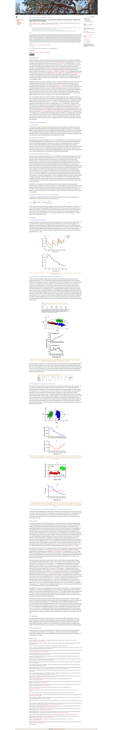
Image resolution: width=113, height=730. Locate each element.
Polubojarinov (60, 63)
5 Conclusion (19, 22)
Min (63, 108)
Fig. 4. (31, 502)
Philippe (63, 72)
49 (35, 15)
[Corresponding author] (44, 17)
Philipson (59, 71)
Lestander (43, 111)
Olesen (79, 108)
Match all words (87, 19)
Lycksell (61, 86)
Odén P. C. (39, 23)
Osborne (80, 544)
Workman (61, 103)
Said (46, 71)
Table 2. (39, 374)
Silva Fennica (31, 15)
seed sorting (44, 44)
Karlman (76, 63)
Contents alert (86, 31)
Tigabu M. (35, 23)
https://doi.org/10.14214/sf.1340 (52, 24)
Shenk (46, 564)
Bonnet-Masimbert (76, 72)
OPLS (35, 44)
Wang (44, 109)
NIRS (32, 44)
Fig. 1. (31, 272)
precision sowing (39, 44)
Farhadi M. (31, 23)
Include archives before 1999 (89, 21)
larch (30, 44)
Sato (49, 569)
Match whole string (87, 20)
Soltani (53, 111)
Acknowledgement (20, 23)
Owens (53, 71)
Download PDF (47, 52)
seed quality (49, 44)
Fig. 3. (31, 455)
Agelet (43, 108)
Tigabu (61, 111)
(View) (34, 46)
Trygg (55, 176)
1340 (41, 15)
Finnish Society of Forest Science (59, 729)
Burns (77, 104)
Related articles (86, 39)
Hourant (52, 576)
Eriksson (79, 187)
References (18, 24)
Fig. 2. (31, 359)
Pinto (40, 529)
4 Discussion (19, 21)
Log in (85, 27)
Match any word (87, 18)
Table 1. (43, 303)
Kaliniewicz (60, 84)
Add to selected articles (78, 15)
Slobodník (66, 71)
